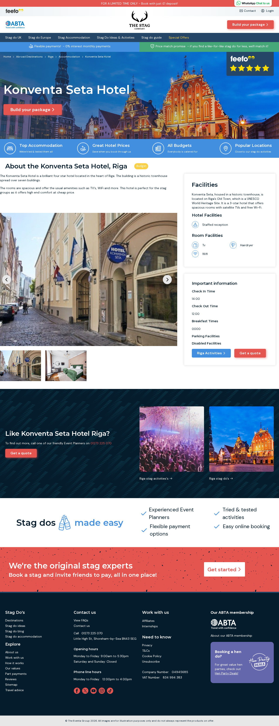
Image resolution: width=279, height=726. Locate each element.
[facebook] (78, 690)
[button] (167, 279)
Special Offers (179, 37)
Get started (222, 569)
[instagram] (103, 690)
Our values (12, 668)
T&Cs (146, 651)
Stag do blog (14, 631)
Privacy (147, 645)
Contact (250, 11)
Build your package (248, 24)
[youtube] (94, 690)
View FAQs (81, 620)
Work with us (14, 658)
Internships (150, 626)
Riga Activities (209, 353)
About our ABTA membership (231, 636)
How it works (14, 663)
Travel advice (14, 690)
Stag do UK (13, 37)
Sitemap (11, 685)
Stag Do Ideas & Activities (115, 37)
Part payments (16, 674)
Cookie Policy (152, 656)
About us (11, 652)
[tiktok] (111, 690)
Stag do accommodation (23, 636)
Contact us (82, 626)
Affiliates (148, 621)
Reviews (11, 679)
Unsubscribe (151, 661)
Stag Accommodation (74, 37)
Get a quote (250, 353)
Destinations (14, 620)
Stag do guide (151, 37)
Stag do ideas (15, 626)
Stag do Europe (39, 37)
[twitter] (86, 690)
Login (270, 11)
